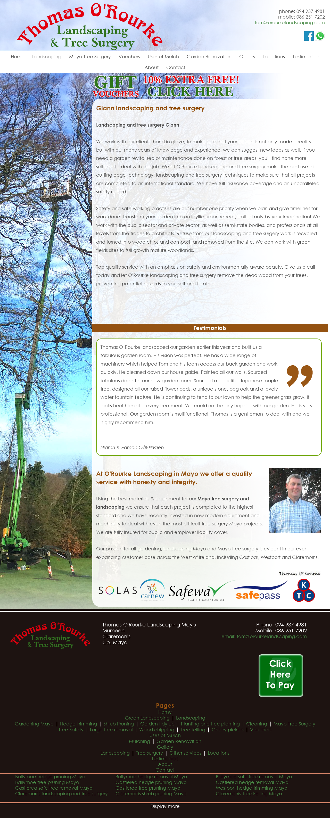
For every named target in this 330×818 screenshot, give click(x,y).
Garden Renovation (209, 56)
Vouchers (129, 56)
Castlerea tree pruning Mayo (148, 788)
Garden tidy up (157, 723)
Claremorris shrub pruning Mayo (151, 793)
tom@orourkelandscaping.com (290, 22)
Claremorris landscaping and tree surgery (61, 793)
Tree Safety (71, 729)
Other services (185, 753)
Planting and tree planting (210, 723)
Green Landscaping (147, 718)
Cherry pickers (228, 729)
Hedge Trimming (78, 723)
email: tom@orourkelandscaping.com (264, 636)
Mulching (139, 741)
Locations (274, 56)
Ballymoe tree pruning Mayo (47, 782)
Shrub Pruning (118, 723)
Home (17, 56)
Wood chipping (156, 729)
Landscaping (46, 56)
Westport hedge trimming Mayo (251, 788)
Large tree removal (111, 729)
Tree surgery (149, 753)
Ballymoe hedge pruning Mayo (50, 776)
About (152, 67)
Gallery (247, 56)
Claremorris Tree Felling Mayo (249, 793)
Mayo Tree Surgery (90, 56)
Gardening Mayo (34, 723)
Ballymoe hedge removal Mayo (151, 776)
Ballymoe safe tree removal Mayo (254, 776)
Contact (175, 67)
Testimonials (306, 56)
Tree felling (193, 729)
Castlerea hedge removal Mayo (252, 782)
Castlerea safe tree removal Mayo (54, 788)
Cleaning (256, 723)
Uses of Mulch (163, 56)
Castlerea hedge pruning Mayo (151, 782)
